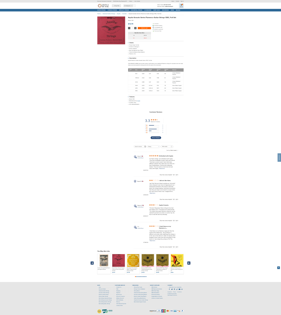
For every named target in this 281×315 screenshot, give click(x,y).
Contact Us (118, 287)
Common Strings (112, 10)
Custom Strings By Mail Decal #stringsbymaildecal (104, 268)
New (100, 287)
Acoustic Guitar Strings (104, 292)
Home (99, 13)
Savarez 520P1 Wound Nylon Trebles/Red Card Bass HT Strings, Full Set (162, 269)
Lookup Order (119, 305)
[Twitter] (172, 289)
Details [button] (131, 42)
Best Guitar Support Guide (140, 301)
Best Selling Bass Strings (104, 303)
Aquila (118, 13)
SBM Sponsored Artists (156, 289)
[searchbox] (139, 146)
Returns (118, 301)
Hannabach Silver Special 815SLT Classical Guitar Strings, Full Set (132, 269)
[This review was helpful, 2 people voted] (173, 220)
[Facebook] (169, 289)
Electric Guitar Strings (104, 294)
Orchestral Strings (136, 10)
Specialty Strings (124, 10)
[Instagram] (174, 289)
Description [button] (132, 58)
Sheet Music (156, 10)
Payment (118, 292)
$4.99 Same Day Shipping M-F (120, 1)
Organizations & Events (156, 296)
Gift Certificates (119, 300)
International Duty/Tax (121, 303)
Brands (178, 10)
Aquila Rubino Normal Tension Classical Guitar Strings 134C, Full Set (118, 269)
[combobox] (153, 146)
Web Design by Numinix (172, 295)
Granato (124, 13)
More (172, 10)
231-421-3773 (167, 4)
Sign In (182, 1)
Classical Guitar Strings (109, 13)
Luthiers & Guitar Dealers (157, 298)
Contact (177, 1)
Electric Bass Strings (103, 296)
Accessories (147, 10)
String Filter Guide (138, 287)
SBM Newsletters (155, 292)
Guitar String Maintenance (140, 298)
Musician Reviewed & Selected (104, 1)
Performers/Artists (155, 294)
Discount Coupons (120, 296)
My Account (119, 294)
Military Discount (120, 298)
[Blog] (182, 289)
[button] (279, 157)
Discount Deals (102, 289)
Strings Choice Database (139, 289)
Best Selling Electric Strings (105, 301)
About (173, 1)
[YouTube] (179, 289)
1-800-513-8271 (169, 6)
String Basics (137, 290)
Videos (130, 1)
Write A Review (156, 137)
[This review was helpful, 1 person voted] (173, 175)
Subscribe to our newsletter (175, 287)
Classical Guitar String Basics (140, 292)
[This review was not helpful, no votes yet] (176, 175)
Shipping (118, 290)
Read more (162, 168)
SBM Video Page (155, 290)
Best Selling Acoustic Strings (105, 300)
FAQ (117, 289)
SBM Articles (154, 287)
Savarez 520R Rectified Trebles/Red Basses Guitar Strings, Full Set (147, 269)
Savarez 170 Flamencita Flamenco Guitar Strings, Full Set (177, 269)
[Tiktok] (177, 289)
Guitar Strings (101, 10)
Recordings (165, 10)
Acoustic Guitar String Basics (140, 294)
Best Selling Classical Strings (105, 298)
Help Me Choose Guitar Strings (141, 300)
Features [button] (132, 96)
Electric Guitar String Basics (140, 296)
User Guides (137, 1)
